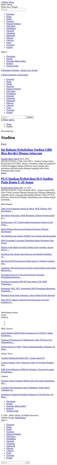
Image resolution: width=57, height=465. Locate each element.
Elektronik (10, 35)
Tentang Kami (12, 66)
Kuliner (9, 47)
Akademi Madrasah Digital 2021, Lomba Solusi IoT (23, 358)
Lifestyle (10, 40)
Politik (9, 19)
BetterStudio (20, 418)
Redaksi (9, 63)
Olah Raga (10, 26)
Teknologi (10, 33)
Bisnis (9, 16)
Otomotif (10, 31)
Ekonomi (10, 14)
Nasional (10, 21)
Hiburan (9, 38)
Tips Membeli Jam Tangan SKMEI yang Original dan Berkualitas (28, 236)
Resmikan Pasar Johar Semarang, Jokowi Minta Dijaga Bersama (28, 295)
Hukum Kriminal (13, 24)
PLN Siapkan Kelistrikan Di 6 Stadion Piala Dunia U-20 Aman (27, 180)
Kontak (9, 59)
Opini (8, 43)
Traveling (10, 45)
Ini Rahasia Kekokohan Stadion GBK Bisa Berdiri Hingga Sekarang (26, 151)
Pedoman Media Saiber (16, 61)
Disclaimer (10, 56)
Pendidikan (11, 28)
